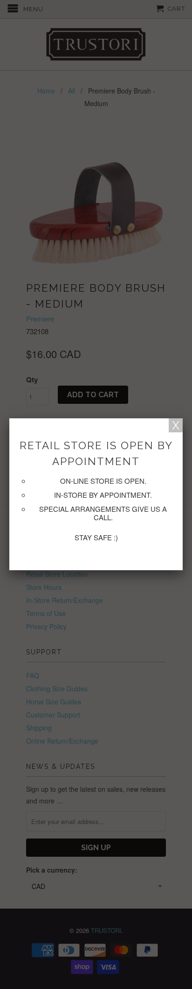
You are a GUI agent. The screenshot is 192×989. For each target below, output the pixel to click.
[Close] (176, 425)
